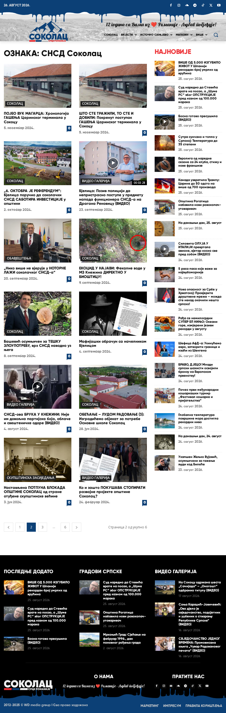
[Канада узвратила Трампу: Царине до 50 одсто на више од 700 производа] (165, 185)
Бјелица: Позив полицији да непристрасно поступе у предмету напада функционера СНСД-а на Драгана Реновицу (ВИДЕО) (111, 197)
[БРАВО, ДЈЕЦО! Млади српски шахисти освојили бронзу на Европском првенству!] (165, 370)
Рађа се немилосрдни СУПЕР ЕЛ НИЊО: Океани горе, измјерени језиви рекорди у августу (197, 323)
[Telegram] (195, 5)
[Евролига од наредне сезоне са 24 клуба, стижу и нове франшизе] (165, 164)
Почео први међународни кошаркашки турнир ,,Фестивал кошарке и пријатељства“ (198, 395)
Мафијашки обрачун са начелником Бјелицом (112, 343)
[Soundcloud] (187, 5)
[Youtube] (219, 5)
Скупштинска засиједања (30, 477)
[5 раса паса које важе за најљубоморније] (165, 274)
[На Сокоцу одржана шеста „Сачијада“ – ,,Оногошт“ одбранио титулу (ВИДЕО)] (165, 587)
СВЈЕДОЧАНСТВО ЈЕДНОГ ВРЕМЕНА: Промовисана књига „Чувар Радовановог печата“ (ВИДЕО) (199, 644)
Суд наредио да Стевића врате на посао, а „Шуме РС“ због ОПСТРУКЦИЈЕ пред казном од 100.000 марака (198, 94)
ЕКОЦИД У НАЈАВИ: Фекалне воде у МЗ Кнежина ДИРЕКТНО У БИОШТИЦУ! (112, 272)
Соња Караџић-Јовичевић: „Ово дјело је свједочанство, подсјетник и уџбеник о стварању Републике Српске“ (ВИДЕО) (200, 614)
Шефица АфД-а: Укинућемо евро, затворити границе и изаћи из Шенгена (199, 346)
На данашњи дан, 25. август (200, 223)
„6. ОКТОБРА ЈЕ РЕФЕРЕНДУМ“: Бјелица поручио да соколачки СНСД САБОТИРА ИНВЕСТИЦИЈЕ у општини (35, 197)
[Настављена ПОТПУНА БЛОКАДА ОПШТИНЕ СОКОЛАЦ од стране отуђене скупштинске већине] (37, 460)
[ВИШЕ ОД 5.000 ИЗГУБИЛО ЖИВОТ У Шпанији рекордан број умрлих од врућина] (165, 68)
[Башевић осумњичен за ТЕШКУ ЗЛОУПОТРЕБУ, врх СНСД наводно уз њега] (37, 313)
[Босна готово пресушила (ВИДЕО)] (165, 122)
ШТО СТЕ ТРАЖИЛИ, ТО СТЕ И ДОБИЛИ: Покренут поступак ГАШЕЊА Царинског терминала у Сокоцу (110, 120)
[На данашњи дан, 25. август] (165, 228)
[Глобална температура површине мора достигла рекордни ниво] (165, 420)
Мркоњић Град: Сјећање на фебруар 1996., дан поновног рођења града (124, 638)
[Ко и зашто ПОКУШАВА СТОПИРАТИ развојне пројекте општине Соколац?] (113, 460)
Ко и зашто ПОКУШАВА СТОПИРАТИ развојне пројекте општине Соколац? (112, 492)
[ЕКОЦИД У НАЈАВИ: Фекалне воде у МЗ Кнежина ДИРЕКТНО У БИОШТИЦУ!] (113, 241)
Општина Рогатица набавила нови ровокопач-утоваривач (199, 204)
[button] (215, 34)
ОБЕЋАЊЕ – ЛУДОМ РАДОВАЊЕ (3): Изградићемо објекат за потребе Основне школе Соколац (111, 418)
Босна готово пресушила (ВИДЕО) (197, 118)
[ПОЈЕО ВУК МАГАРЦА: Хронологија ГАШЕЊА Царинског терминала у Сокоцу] (37, 86)
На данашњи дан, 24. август (200, 436)
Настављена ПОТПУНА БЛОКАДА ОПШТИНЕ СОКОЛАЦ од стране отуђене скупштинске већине (34, 492)
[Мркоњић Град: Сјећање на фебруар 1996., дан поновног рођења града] (89, 640)
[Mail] (171, 686)
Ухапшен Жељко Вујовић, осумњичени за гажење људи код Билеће (197, 460)
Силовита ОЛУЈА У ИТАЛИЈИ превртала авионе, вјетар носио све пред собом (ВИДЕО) (197, 249)
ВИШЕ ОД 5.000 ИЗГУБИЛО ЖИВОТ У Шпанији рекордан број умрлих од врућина (199, 68)
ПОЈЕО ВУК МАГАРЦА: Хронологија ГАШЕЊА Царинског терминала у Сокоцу (36, 117)
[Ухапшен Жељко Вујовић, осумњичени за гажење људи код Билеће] (165, 462)
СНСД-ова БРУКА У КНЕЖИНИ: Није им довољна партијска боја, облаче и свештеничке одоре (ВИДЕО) (37, 418)
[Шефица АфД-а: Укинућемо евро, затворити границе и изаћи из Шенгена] (165, 349)
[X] (211, 5)
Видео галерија (96, 181)
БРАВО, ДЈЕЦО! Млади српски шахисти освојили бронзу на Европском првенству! (198, 370)
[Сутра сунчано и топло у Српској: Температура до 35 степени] (165, 142)
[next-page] (76, 527)
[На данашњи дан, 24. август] (165, 442)
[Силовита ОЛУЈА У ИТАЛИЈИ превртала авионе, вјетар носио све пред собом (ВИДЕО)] (165, 249)
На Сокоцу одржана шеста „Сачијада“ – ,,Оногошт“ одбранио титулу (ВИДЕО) (200, 586)
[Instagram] (179, 5)
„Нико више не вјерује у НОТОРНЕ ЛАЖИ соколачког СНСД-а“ (35, 270)
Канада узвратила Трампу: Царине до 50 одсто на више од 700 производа (198, 183)
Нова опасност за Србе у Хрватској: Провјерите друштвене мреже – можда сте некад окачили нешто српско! (199, 296)
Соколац (15, 103)
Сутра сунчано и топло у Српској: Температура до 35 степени (197, 140)
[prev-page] (8, 527)
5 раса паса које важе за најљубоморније (197, 270)
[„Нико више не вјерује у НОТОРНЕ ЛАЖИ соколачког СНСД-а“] (37, 241)
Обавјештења (19, 258)
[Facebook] (171, 5)
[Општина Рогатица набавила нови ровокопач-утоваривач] (165, 207)
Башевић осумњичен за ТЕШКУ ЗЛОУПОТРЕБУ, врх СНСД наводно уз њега (37, 345)
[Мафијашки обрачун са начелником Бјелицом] (113, 313)
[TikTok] (203, 5)
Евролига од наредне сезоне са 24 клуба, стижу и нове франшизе (200, 161)
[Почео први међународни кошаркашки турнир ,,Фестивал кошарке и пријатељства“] (165, 395)
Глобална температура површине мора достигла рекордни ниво (198, 418)
